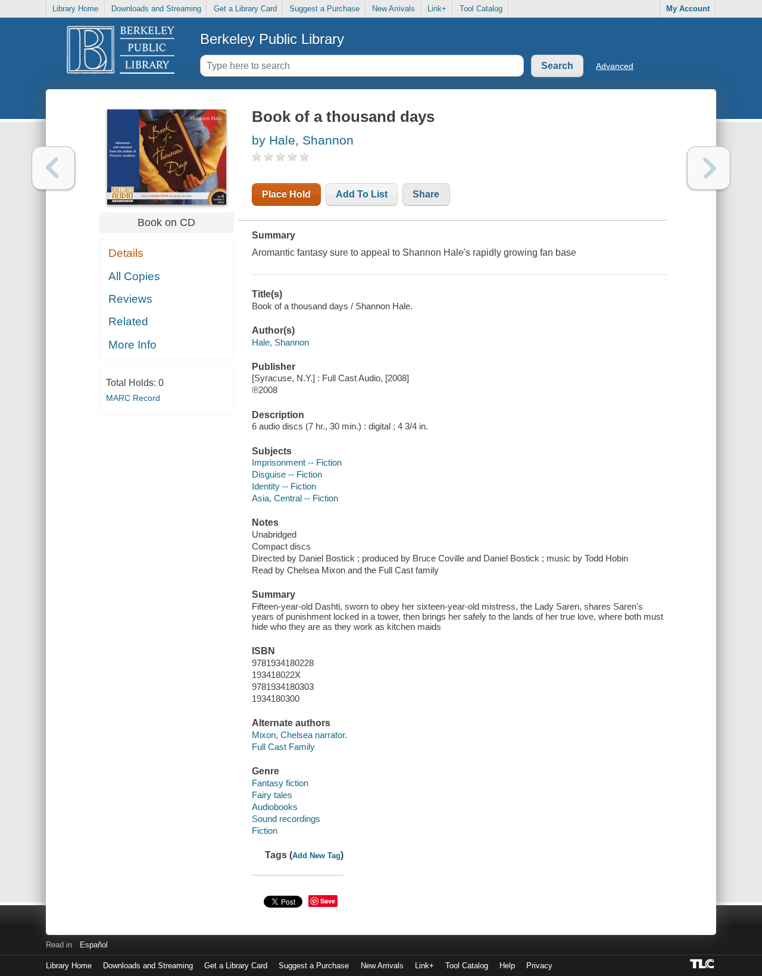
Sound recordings (286, 819)
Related (128, 321)
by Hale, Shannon (303, 140)
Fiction (264, 831)
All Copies (134, 276)
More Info (132, 344)
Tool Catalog (481, 8)
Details (125, 253)
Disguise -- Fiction (287, 474)
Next (708, 168)
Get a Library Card (245, 8)
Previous (53, 168)
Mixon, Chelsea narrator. (299, 735)
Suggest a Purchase (324, 8)
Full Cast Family (283, 747)
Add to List (362, 194)
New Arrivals (393, 8)
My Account (688, 8)
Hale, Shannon (280, 342)
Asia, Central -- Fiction (295, 498)
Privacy (539, 965)
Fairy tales (272, 795)
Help (507, 965)
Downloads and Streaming (156, 8)
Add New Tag (316, 855)
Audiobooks (275, 807)
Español (94, 944)
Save (327, 900)
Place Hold (286, 194)
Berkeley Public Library (272, 39)
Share (426, 194)
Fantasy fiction (280, 783)
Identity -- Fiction (284, 486)
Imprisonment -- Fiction (297, 462)
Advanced (614, 66)
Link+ (436, 8)
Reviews (130, 299)
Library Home (75, 8)
